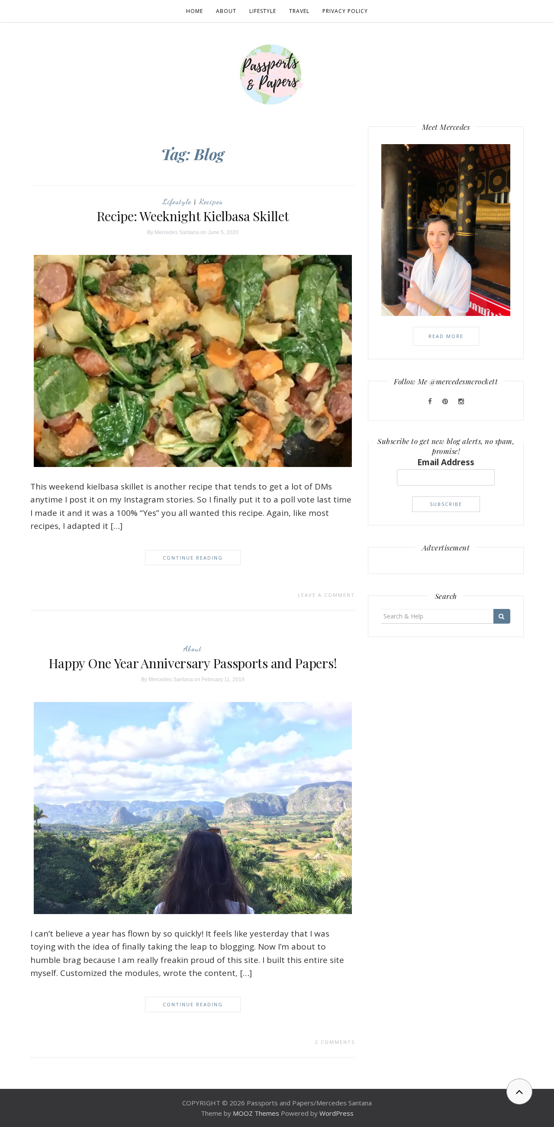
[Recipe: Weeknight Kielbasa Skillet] (193, 360)
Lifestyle (262, 11)
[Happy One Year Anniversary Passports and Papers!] (193, 807)
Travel (299, 11)
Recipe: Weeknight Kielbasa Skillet (193, 216)
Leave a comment (326, 595)
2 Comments (335, 1042)
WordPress (336, 1113)
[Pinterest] (446, 401)
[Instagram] (461, 401)
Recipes (211, 201)
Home (194, 11)
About (226, 11)
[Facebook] (431, 401)
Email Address (445, 462)
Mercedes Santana (177, 232)
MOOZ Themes (256, 1113)
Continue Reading (193, 557)
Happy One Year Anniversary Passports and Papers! (192, 663)
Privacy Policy (345, 11)
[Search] (501, 616)
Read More (446, 336)
